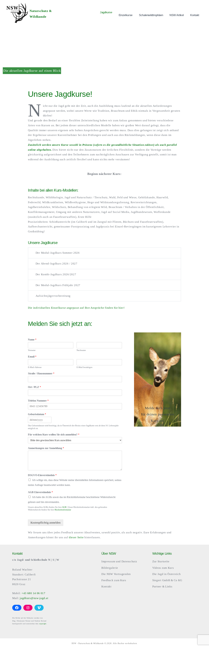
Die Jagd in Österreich (166, 574)
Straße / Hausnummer (41, 373)
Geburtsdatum (37, 414)
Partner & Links (162, 586)
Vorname (32, 350)
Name (32, 339)
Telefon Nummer (38, 400)
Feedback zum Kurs (113, 580)
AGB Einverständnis (40, 492)
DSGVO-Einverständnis (42, 475)
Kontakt (194, 15)
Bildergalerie (109, 567)
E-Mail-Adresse (35, 367)
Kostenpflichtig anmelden (46, 522)
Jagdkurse (106, 12)
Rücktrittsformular (63, 509)
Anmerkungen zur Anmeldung (46, 448)
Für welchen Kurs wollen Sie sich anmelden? (53, 434)
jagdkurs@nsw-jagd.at (34, 598)
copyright (42, 624)
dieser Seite (76, 537)
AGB (64, 507)
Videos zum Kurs (163, 567)
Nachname (81, 350)
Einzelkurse (125, 15)
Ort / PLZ (34, 387)
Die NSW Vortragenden (116, 574)
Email (32, 356)
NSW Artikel (176, 15)
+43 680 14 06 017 (33, 593)
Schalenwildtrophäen (151, 15)
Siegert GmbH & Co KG (167, 580)
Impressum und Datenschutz (119, 561)
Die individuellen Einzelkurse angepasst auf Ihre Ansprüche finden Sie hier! (76, 307)
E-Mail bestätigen (84, 367)
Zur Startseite (160, 561)
